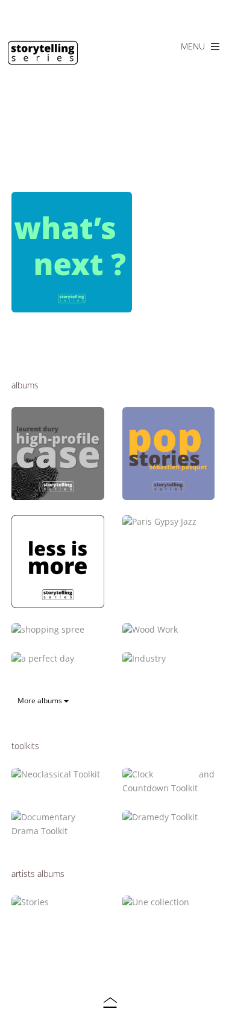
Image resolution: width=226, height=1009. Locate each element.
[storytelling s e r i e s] (43, 59)
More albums (40, 700)
